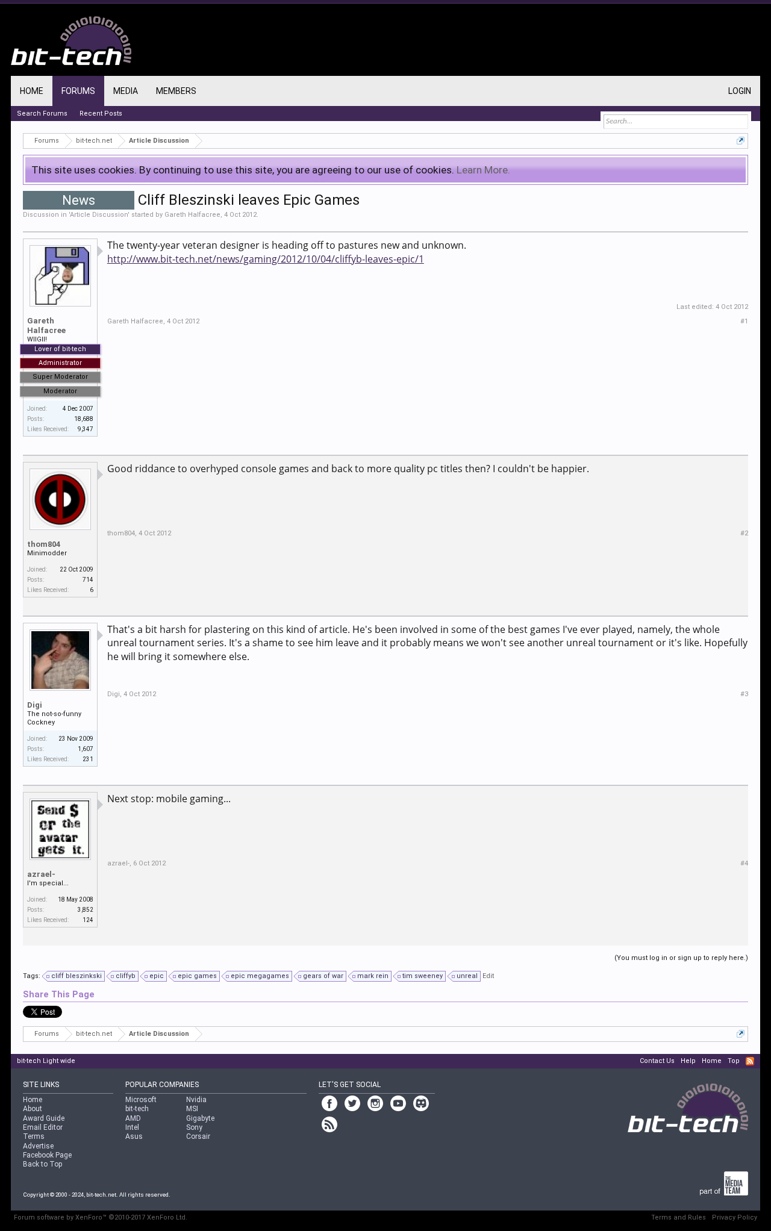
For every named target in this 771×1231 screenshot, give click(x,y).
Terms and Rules (678, 1217)
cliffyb (126, 976)
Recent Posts (101, 113)
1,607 (85, 749)
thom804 (43, 544)
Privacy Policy (734, 1217)
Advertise (38, 1146)
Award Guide (43, 1118)
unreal (467, 976)
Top (734, 1061)
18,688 (83, 419)
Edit (488, 976)
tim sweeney (422, 976)
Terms (34, 1136)
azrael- (41, 874)
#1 (744, 321)
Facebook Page (47, 1155)
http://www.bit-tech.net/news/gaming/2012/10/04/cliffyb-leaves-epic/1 (265, 259)
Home (31, 91)
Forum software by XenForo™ (100, 1217)
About (32, 1109)
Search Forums (42, 113)
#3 (744, 694)
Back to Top (42, 1164)
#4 (744, 863)
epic (156, 976)
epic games (197, 976)
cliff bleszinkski (76, 976)
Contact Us (657, 1061)
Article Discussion (99, 215)
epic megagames (260, 976)
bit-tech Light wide (46, 1061)
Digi (34, 704)
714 (88, 579)
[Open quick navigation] (740, 141)
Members (176, 91)
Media (125, 91)
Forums (78, 91)
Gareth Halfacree (192, 215)
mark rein (373, 976)
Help (688, 1061)
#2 (744, 533)
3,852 (85, 909)
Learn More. (483, 170)
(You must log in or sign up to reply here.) (681, 958)
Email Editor (43, 1127)
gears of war (323, 976)
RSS (750, 1061)
